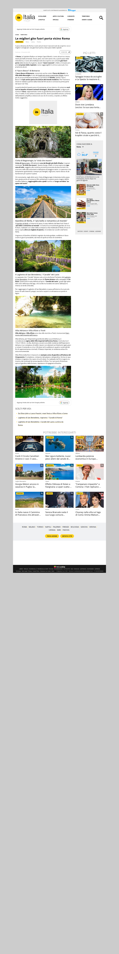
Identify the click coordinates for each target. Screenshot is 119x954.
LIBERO (21, 568)
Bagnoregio (26, 163)
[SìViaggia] (72, 10)
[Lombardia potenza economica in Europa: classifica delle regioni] (89, 444)
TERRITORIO (23, 34)
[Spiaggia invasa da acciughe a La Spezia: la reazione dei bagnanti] (89, 64)
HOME (17, 34)
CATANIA (52, 530)
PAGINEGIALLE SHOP (42, 568)
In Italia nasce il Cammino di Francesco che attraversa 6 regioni (28, 515)
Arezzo (77, 481)
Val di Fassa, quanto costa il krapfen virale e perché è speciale (88, 135)
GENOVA (84, 527)
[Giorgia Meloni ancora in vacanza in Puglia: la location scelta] (29, 472)
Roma (27, 42)
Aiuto (53, 571)
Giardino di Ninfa (22, 223)
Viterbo (39, 42)
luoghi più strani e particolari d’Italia (50, 75)
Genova (47, 453)
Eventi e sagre (87, 20)
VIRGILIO (26, 568)
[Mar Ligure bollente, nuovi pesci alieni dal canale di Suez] (59, 444)
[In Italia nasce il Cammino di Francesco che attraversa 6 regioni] (29, 500)
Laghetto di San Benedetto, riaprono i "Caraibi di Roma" (40, 417)
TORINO (40, 527)
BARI (59, 530)
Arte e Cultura (58, 16)
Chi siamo (18, 571)
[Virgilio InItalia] (25, 18)
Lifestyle (41, 20)
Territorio (86, 16)
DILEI (72, 568)
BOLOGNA (75, 527)
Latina (33, 42)
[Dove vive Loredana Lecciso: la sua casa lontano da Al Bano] (89, 92)
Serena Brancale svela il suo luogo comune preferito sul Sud (56, 515)
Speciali (56, 20)
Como (77, 509)
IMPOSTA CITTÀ (67, 536)
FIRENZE (65, 527)
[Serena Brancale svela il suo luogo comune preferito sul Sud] (59, 500)
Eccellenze (42, 16)
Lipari (47, 481)
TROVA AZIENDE (52, 536)
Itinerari (70, 20)
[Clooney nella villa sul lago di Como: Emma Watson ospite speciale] (89, 500)
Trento (77, 130)
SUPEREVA (97, 568)
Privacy (30, 571)
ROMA (24, 527)
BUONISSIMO (90, 568)
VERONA (92, 527)
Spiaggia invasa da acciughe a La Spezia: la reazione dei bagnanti (88, 79)
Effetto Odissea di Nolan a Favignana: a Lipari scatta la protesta (58, 487)
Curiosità (70, 16)
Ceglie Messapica (20, 481)
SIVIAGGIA (76, 568)
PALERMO (57, 527)
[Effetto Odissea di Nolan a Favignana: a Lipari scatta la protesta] (59, 472)
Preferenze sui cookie (45, 571)
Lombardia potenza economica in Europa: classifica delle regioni (85, 459)
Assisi (17, 509)
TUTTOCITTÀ (66, 568)
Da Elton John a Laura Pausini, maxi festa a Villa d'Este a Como (43, 413)
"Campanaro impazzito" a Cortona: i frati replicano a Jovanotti (87, 487)
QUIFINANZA (83, 568)
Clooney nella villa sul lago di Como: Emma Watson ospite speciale (88, 515)
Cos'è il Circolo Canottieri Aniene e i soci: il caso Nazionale (27, 459)
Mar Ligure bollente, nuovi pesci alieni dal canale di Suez (57, 459)
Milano (77, 102)
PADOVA (66, 530)
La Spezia (78, 74)
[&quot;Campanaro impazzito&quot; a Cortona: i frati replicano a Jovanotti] (89, 472)
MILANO (32, 527)
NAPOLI (48, 527)
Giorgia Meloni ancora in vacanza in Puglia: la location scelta (27, 487)
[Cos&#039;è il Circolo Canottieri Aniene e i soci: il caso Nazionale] (29, 444)
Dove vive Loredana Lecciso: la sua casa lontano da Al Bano (88, 107)
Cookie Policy (36, 571)
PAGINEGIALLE (33, 568)
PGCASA (51, 568)
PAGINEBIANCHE (58, 568)
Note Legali (24, 571)
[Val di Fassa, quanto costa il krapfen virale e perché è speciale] (89, 120)
